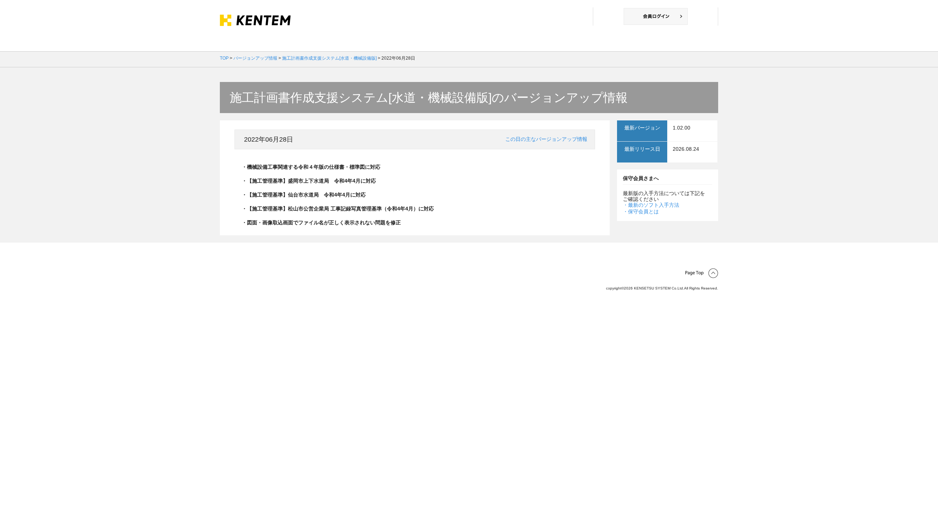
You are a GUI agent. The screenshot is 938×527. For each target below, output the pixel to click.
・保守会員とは (641, 211)
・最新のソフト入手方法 (651, 205)
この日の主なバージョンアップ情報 (546, 139)
